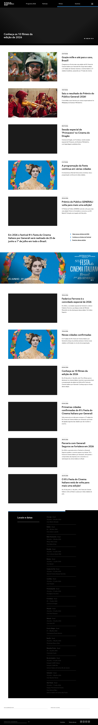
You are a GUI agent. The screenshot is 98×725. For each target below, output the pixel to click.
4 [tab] (89, 38)
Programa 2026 (31, 4)
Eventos (77, 4)
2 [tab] (86, 38)
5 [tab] (91, 38)
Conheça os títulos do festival (81, 237)
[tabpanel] (49, 25)
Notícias (45, 4)
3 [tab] (87, 38)
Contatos (62, 722)
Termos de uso (72, 722)
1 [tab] (84, 38)
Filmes (61, 4)
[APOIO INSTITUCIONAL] (46, 711)
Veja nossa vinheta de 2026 (80, 234)
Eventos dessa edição (79, 240)
